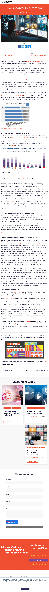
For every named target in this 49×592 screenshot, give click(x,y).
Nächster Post (41, 370)
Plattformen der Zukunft (16, 300)
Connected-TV (17, 292)
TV (47, 56)
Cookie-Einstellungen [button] (16, 589)
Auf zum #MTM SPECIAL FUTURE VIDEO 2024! (13, 334)
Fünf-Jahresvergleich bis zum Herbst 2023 (12, 95)
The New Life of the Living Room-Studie (30, 243)
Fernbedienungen (6, 306)
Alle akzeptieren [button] (25, 589)
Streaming (42, 56)
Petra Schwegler (8, 55)
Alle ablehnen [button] (32, 589)
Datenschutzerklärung (38, 556)
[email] (29, 46)
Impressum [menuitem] (12, 576)
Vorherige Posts (8, 370)
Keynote (16, 323)
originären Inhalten (13, 141)
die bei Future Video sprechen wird (33, 197)
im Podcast (40, 363)
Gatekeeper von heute (37, 317)
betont (28, 321)
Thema (13, 145)
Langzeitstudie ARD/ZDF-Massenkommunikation (13, 128)
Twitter (25, 576)
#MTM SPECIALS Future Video (34, 61)
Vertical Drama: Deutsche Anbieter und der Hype (11, 413)
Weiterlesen (8, 421)
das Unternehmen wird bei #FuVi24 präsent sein (13, 242)
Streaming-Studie (10, 201)
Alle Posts (24, 370)
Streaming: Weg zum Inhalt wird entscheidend (35, 452)
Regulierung (31, 300)
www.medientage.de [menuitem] (15, 574)
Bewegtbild (33, 56)
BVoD (15, 140)
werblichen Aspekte (9, 298)
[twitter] (23, 46)
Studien (37, 137)
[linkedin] (26, 46)
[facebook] (19, 46)
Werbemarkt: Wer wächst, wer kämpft (35, 412)
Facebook (25, 574)
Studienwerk (11, 188)
